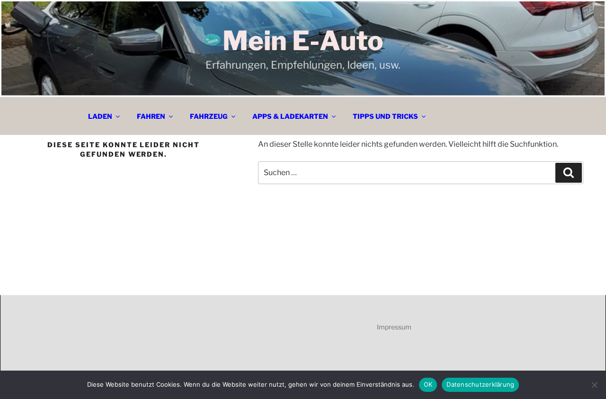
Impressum (394, 327)
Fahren (151, 116)
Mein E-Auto (303, 41)
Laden (100, 116)
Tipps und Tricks (385, 116)
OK (428, 384)
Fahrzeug (209, 116)
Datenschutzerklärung (480, 384)
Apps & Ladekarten (290, 116)
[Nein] (594, 385)
